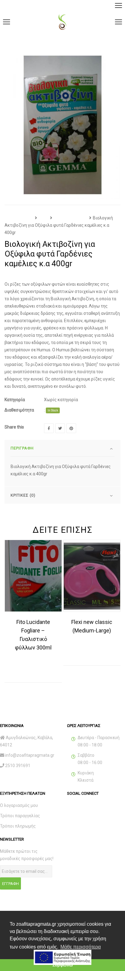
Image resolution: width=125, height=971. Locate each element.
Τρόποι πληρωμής (18, 826)
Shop (44, 217)
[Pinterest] (71, 428)
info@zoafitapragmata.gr (29, 755)
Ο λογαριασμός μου (19, 805)
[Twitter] (60, 428)
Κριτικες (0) (23, 495)
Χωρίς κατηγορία (71, 217)
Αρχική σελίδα (19, 217)
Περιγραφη (22, 448)
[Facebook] (49, 428)
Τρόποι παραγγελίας (20, 815)
